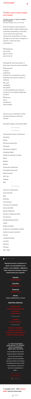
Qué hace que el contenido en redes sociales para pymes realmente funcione (14, 116)
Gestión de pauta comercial (11, 232)
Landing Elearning (8, 238)
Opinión (5, 164)
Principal (6, 247)
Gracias (5, 235)
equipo (5, 223)
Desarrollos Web (8, 208)
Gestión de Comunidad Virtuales (15, 332)
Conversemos (7, 202)
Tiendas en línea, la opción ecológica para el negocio (14, 20)
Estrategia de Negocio (10, 149)
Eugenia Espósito (8, 226)
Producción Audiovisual (10, 167)
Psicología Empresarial (10, 170)
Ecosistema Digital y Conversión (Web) (15, 124)
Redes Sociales (8, 173)
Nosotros (6, 244)
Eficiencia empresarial (10, 143)
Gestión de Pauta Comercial (15, 335)
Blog (4, 196)
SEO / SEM (6, 250)
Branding (6, 199)
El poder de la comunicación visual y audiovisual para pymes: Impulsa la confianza (14, 77)
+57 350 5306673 (15, 280)
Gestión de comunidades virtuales (13, 229)
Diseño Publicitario (9, 211)
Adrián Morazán (9, 22)
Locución (6, 241)
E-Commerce (7, 217)
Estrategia (6, 146)
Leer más (15, 375)
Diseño (5, 140)
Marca (5, 158)
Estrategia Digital (8, 152)
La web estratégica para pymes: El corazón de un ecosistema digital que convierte (14, 92)
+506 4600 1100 (15, 286)
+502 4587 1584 (15, 292)
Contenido (6, 137)
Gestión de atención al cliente (12, 155)
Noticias (5, 161)
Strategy (5, 179)
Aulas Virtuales (7, 193)
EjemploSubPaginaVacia (10, 220)
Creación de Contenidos (10, 205)
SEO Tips (6, 176)
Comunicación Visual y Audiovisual (14, 134)
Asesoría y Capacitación (10, 190)
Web (23, 22)
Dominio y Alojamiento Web (11, 214)
